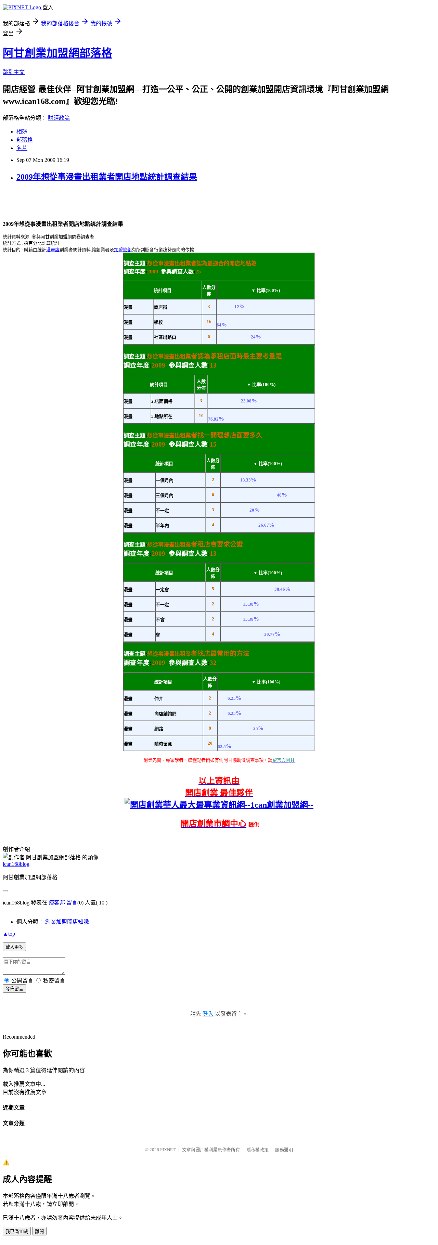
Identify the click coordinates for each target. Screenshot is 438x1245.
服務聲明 (284, 1149)
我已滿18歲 (16, 1231)
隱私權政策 (257, 1149)
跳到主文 (14, 72)
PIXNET (168, 1149)
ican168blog (16, 864)
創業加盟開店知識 (67, 922)
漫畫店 (53, 249)
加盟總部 (123, 249)
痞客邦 (57, 903)
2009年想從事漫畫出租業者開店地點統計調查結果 (106, 176)
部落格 (24, 140)
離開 (39, 1231)
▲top (9, 934)
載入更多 (14, 947)
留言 (71, 903)
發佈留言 (14, 988)
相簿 (21, 131)
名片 (21, 148)
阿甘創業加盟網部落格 (57, 53)
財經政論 (59, 118)
